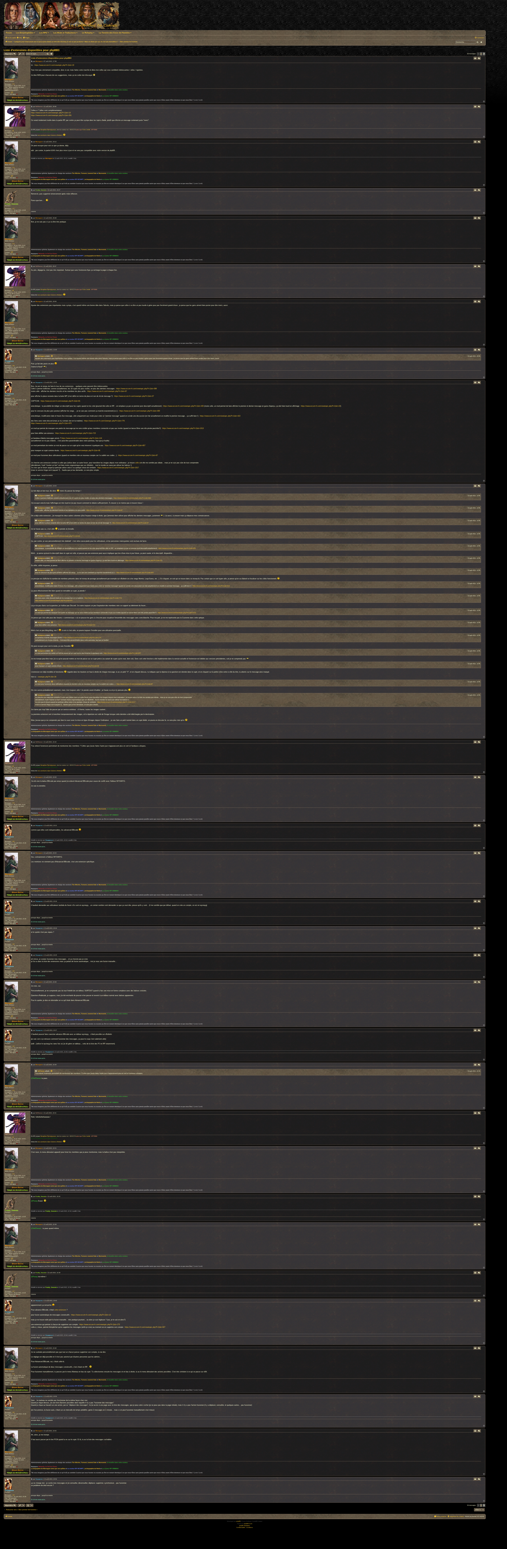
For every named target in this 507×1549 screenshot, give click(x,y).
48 (13, 130)
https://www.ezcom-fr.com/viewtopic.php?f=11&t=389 (136, 389)
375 (13, 84)
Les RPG (43, 33)
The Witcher (76, 90)
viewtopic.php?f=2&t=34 (47, 677)
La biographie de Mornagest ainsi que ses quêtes (48, 96)
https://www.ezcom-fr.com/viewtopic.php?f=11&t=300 (139, 411)
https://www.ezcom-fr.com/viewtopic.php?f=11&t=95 (80, 450)
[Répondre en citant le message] (475, 58)
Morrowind (102, 90)
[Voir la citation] (52, 356)
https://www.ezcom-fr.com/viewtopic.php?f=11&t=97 (107, 391)
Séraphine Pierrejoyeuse (48, 129)
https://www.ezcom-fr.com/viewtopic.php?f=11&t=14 (51, 113)
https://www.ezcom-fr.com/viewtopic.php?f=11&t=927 (145, 1327)
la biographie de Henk (92, 96)
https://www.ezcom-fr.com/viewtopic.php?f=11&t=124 (81, 438)
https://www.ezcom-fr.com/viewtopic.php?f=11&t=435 (183, 406)
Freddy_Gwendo (11, 204)
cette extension (60, 1310)
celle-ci (137, 463)
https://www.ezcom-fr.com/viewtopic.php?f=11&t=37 (134, 396)
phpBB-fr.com (248, 1523)
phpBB (238, 1521)
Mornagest (9, 79)
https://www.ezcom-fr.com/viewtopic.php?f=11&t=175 (99, 1324)
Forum (9, 33)
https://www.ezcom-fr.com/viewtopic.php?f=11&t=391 (51, 115)
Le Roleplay (87, 33)
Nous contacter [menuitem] (441, 1516)
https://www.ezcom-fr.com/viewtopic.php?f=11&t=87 (138, 455)
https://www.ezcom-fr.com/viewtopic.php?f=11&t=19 (54, 65)
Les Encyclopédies (25, 33)
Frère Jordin (86, 129)
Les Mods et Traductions (64, 33)
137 (13, 208)
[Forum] (63, 16)
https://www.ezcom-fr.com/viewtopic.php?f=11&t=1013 (183, 428)
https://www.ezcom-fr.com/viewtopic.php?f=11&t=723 (75, 433)
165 (13, 365)
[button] (484, 53)
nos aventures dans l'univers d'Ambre (50, 135)
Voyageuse (9, 361)
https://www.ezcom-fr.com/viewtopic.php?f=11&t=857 (125, 445)
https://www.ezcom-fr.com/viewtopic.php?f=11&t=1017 (118, 468)
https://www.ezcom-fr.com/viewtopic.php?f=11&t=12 (91, 1315)
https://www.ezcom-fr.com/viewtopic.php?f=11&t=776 (104, 421)
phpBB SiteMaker (244, 1525)
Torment (84, 90)
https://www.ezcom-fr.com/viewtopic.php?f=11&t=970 (51, 423)
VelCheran (9, 128)
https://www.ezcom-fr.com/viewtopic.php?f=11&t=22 (321, 406)
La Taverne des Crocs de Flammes (114, 33)
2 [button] (481, 54)
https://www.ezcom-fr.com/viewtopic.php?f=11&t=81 (60, 401)
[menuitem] (19, 37)
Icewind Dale (92, 90)
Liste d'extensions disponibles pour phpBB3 (31, 50)
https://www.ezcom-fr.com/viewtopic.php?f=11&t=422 (220, 416)
